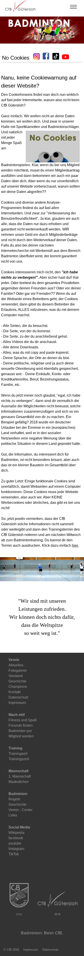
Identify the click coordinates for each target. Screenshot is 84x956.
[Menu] (73, 7)
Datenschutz (50, 949)
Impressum (30, 949)
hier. (75, 545)
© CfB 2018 (11, 949)
